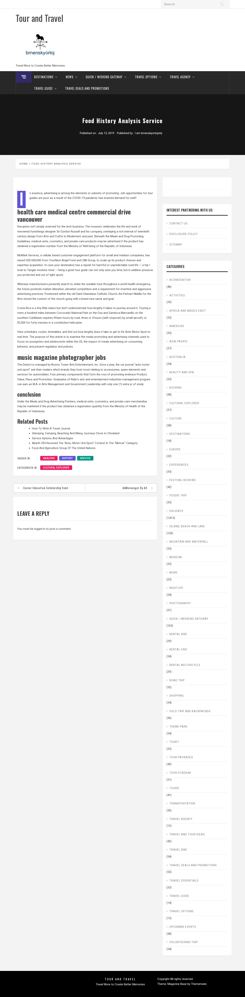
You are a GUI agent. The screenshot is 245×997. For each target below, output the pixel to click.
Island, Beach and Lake (187, 526)
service (85, 458)
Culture (175, 418)
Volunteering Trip (183, 942)
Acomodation (180, 279)
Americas (176, 326)
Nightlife (176, 587)
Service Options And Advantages (52, 438)
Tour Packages (181, 757)
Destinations (43, 77)
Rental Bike (178, 634)
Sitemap (175, 244)
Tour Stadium (180, 772)
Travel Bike (178, 849)
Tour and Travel (39, 17)
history (67, 458)
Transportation (182, 803)
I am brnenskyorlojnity (148, 133)
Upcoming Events (182, 926)
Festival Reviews (182, 480)
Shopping (176, 695)
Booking (175, 387)
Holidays (176, 511)
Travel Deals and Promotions (87, 88)
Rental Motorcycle (185, 665)
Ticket (174, 741)
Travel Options (146, 77)
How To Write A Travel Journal (51, 428)
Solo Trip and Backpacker (190, 711)
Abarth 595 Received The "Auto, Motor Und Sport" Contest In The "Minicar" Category (85, 443)
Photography (180, 603)
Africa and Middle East (187, 310)
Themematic (199, 984)
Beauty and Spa (181, 372)
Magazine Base (177, 984)
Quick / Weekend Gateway (104, 77)
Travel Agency (180, 77)
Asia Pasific (178, 341)
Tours (174, 788)
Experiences (179, 464)
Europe (175, 449)
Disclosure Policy (183, 234)
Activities (177, 295)
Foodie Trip (178, 495)
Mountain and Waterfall (188, 541)
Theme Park (178, 726)
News (69, 77)
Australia (177, 356)
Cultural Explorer (56, 467)
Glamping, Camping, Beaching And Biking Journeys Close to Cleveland (75, 433)
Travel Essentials (183, 880)
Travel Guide (43, 88)
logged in (39, 529)
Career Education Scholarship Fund (45, 488)
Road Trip (177, 680)
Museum (175, 557)
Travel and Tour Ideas (187, 834)
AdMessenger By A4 (134, 488)
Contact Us (178, 223)
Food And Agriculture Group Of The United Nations (64, 448)
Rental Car (178, 649)
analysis (49, 458)
